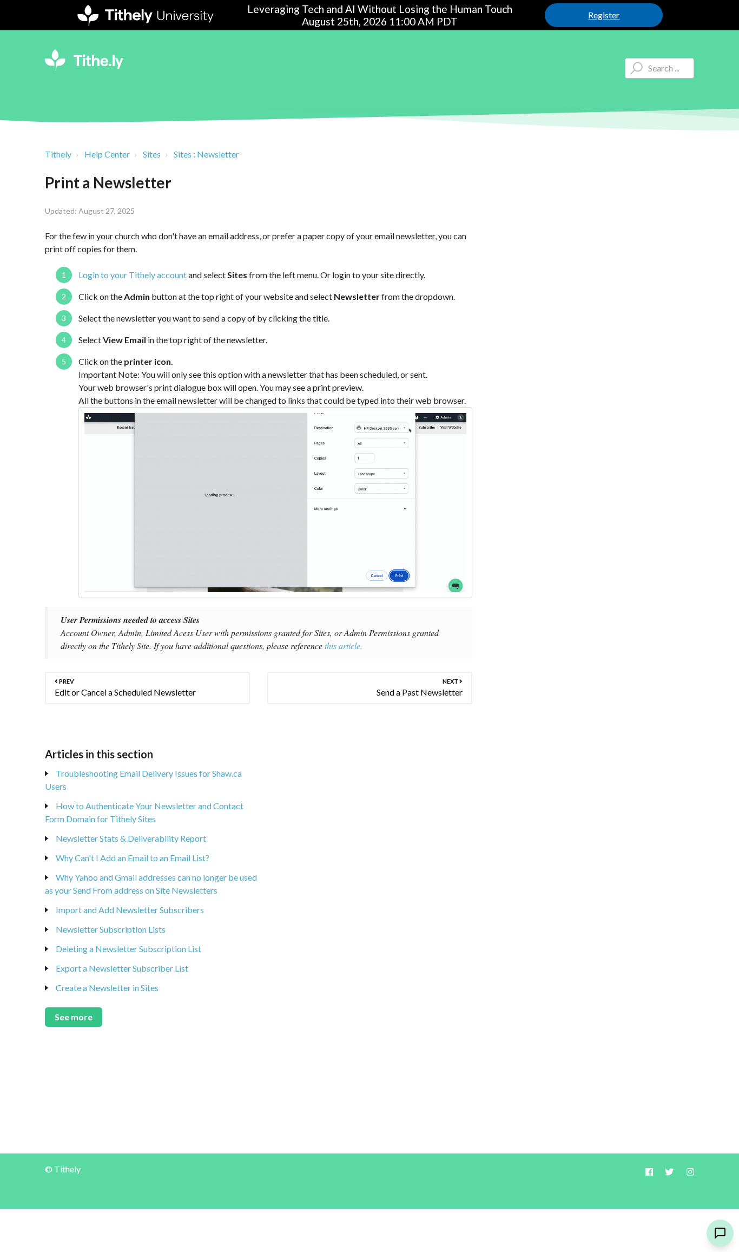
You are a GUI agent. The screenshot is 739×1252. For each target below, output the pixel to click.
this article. (343, 645)
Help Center (107, 154)
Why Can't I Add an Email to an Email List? (132, 858)
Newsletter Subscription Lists (111, 929)
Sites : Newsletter (206, 154)
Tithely (58, 154)
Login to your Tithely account (132, 275)
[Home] (84, 60)
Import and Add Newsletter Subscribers (130, 909)
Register (603, 15)
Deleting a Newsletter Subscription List (128, 948)
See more (74, 1017)
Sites (152, 154)
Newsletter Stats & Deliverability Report (131, 838)
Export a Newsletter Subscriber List (122, 968)
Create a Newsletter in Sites (107, 987)
